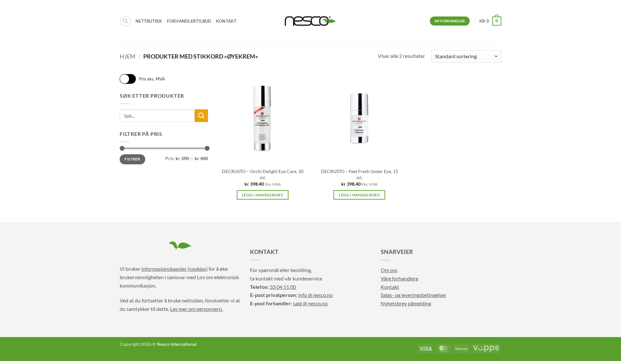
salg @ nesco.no (310, 303)
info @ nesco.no (315, 295)
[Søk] (125, 21)
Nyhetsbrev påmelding (406, 303)
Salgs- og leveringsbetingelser (413, 295)
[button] (490, 21)
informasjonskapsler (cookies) (174, 269)
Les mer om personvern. (196, 309)
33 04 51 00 (283, 287)
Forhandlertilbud (189, 21)
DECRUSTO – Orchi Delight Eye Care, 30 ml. (262, 174)
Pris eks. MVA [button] (152, 79)
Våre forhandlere (399, 278)
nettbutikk (149, 21)
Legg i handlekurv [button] (262, 195)
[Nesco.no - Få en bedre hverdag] (310, 21)
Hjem (128, 56)
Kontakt (226, 21)
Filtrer (132, 159)
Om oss (389, 270)
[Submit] (201, 115)
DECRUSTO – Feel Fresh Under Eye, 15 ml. (359, 174)
